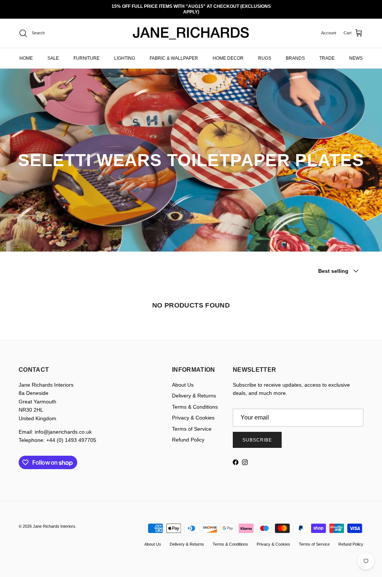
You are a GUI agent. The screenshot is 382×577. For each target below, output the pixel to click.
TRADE (327, 52)
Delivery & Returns (194, 390)
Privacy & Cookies (193, 412)
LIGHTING (124, 52)
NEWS (356, 52)
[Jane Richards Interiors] (191, 28)
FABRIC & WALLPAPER (174, 52)
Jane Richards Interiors (54, 521)
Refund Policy (188, 434)
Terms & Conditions (195, 401)
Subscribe (257, 434)
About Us (183, 380)
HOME (26, 52)
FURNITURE (86, 52)
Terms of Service (192, 423)
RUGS (264, 52)
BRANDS (295, 52)
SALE (53, 52)
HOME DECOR (228, 52)
